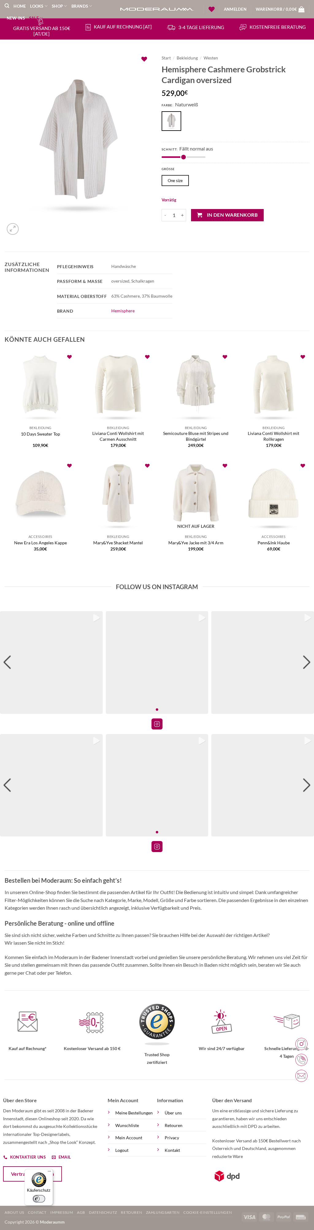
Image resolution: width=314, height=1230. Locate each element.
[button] (235, 9)
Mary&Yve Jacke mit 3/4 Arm (196, 542)
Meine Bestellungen (134, 1112)
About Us (14, 1212)
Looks (36, 6)
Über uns (173, 1112)
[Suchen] (7, 6)
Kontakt (172, 1150)
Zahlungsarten (163, 1212)
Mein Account (128, 1137)
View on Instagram (157, 723)
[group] (51, 662)
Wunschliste (127, 1125)
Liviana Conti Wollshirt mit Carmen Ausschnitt (118, 436)
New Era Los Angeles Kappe (40, 542)
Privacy (172, 1137)
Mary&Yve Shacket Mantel (118, 542)
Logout (121, 1150)
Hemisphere (123, 310)
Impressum (61, 1212)
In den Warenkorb (232, 215)
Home (19, 6)
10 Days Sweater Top (40, 433)
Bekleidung (187, 57)
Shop (57, 6)
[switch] (39, 1198)
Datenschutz (103, 1212)
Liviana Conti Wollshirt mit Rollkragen (273, 436)
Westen (211, 57)
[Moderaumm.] (157, 9)
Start (166, 57)
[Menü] (49, 1172)
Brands (79, 6)
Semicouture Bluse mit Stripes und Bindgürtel (195, 436)
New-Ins (16, 18)
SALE (34, 18)
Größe (168, 169)
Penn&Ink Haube (274, 542)
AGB (81, 1212)
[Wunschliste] (212, 9)
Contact (37, 1212)
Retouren (173, 1125)
